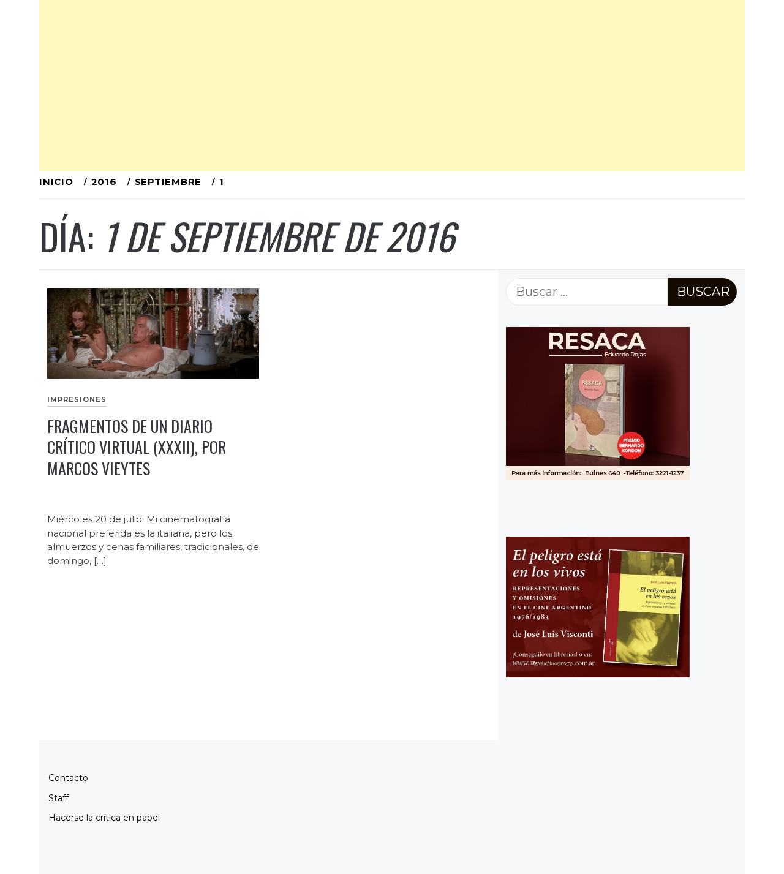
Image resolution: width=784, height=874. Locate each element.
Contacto (68, 777)
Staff (58, 798)
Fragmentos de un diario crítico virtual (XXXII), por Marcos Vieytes (136, 447)
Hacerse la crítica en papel (104, 817)
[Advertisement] (392, 85)
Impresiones (77, 399)
